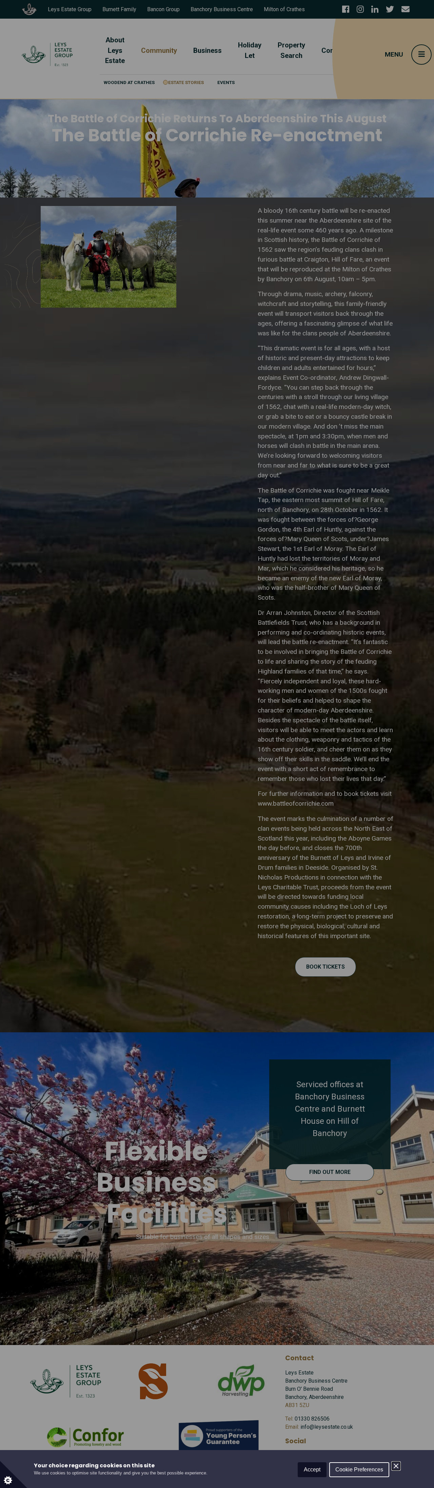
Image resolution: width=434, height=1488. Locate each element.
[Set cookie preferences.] (13, 1474)
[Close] (396, 1466)
